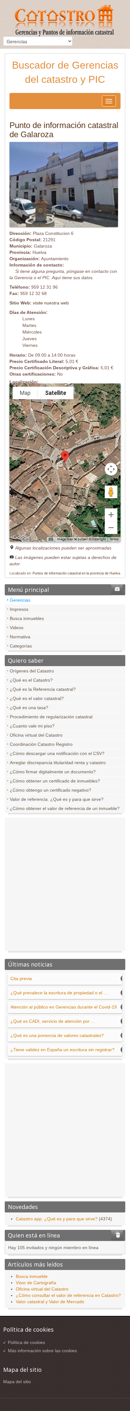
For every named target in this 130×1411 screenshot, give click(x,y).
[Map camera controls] (111, 469)
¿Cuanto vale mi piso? (32, 725)
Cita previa (21, 978)
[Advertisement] (65, 886)
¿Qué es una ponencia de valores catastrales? (57, 1035)
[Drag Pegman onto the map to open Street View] (111, 492)
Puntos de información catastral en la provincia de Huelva (76, 573)
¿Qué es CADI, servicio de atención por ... (52, 1021)
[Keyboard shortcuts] (51, 539)
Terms (114, 539)
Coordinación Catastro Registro (41, 744)
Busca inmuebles (27, 618)
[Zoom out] (111, 527)
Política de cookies (26, 1342)
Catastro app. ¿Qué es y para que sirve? (57, 1218)
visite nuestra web (51, 302)
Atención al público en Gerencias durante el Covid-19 (63, 1006)
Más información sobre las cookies (42, 1350)
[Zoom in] (111, 514)
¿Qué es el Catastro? (31, 680)
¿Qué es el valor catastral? (37, 698)
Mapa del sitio (17, 1381)
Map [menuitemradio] (25, 393)
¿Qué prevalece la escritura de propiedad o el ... (58, 992)
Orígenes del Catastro (32, 670)
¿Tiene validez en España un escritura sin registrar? (62, 1049)
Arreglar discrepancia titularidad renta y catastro (58, 762)
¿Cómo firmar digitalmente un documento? (53, 771)
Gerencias (20, 600)
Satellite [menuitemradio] (55, 393)
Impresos (19, 609)
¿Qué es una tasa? (29, 707)
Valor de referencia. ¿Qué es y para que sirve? (56, 799)
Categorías (21, 645)
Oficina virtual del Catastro (36, 735)
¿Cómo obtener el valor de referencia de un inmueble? (65, 808)
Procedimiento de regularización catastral (51, 716)
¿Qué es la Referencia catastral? (43, 689)
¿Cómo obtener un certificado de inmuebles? (55, 780)
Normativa (20, 636)
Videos (16, 627)
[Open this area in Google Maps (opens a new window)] (21, 537)
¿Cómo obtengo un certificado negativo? (50, 790)
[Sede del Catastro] (65, 21)
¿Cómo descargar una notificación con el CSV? (57, 753)
